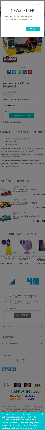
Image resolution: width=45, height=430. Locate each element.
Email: (7, 26)
